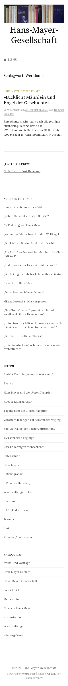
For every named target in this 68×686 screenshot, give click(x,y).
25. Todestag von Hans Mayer (23, 225)
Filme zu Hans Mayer (20, 483)
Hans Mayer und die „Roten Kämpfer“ (28, 392)
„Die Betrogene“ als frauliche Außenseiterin (32, 274)
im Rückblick (12, 590)
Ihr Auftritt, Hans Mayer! (19, 283)
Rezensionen (12, 617)
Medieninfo (11, 599)
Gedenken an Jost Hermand (22, 171)
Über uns (9, 501)
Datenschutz (12, 456)
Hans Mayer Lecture (17, 572)
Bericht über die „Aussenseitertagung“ (28, 374)
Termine (9, 519)
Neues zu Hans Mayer (18, 608)
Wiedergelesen (14, 635)
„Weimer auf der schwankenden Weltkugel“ (32, 234)
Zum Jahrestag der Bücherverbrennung (29, 428)
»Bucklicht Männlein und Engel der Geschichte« (29, 100)
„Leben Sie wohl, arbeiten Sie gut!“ (26, 216)
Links (7, 528)
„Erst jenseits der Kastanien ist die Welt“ (30, 265)
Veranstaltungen (14, 626)
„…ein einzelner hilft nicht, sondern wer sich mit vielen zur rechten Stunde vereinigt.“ (33, 325)
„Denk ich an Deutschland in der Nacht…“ (30, 243)
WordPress (29, 673)
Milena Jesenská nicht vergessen (25, 301)
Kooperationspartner (18, 401)
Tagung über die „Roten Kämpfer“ (26, 410)
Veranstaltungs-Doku (17, 492)
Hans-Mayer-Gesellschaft (34, 35)
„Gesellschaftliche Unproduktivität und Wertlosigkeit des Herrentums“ (29, 312)
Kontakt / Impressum (18, 537)
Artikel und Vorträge (17, 563)
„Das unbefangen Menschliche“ (24, 447)
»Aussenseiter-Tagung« (19, 438)
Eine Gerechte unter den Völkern (26, 207)
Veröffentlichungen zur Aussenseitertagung (32, 420)
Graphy (51, 673)
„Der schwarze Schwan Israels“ (24, 292)
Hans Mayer (11, 465)
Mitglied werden (17, 510)
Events (8, 383)
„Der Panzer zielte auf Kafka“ (23, 336)
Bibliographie (14, 474)
